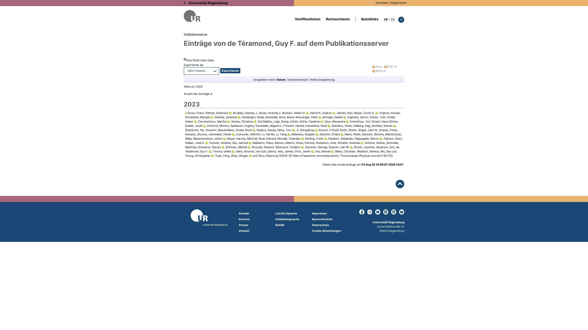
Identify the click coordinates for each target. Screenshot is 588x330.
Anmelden (381, 2)
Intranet (244, 230)
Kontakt (244, 213)
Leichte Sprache (286, 213)
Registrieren (399, 2)
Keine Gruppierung (323, 79)
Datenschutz (320, 225)
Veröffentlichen (307, 19)
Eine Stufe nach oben (200, 60)
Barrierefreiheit (322, 219)
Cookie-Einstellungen (326, 230)
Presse (243, 225)
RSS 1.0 (392, 66)
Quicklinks (369, 19)
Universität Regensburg (208, 3)
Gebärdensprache (287, 219)
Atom (378, 66)
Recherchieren (338, 19)
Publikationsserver (195, 34)
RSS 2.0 (380, 71)
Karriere (244, 219)
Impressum (319, 213)
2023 (199, 86)
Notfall (279, 225)
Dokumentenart (298, 79)
